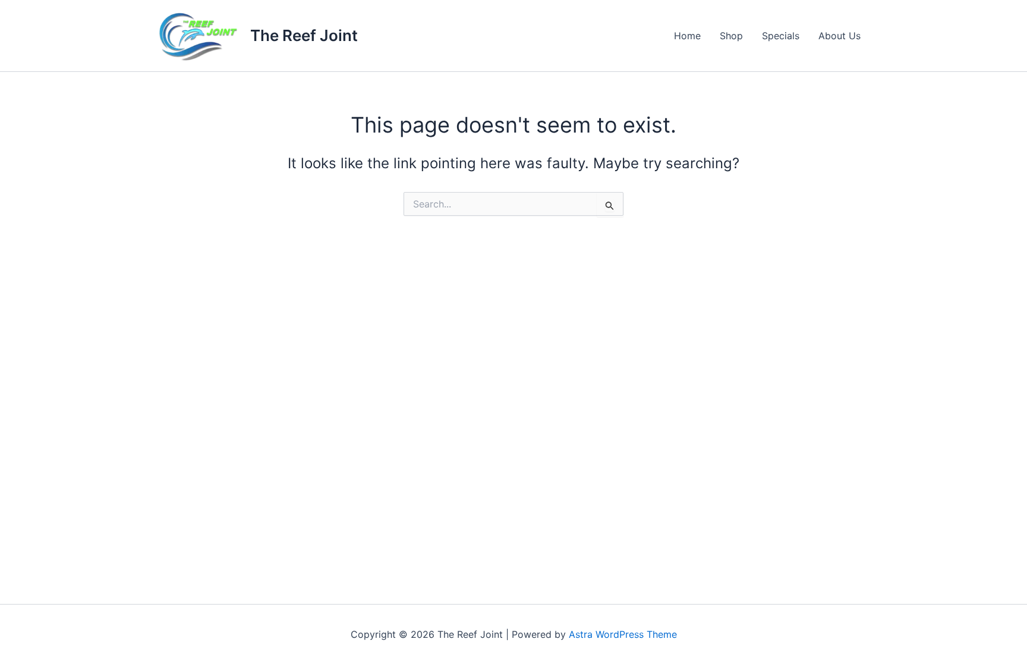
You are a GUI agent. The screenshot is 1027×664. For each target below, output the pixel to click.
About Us (839, 36)
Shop (731, 36)
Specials (780, 36)
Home (687, 36)
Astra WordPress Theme (623, 634)
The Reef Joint (304, 35)
